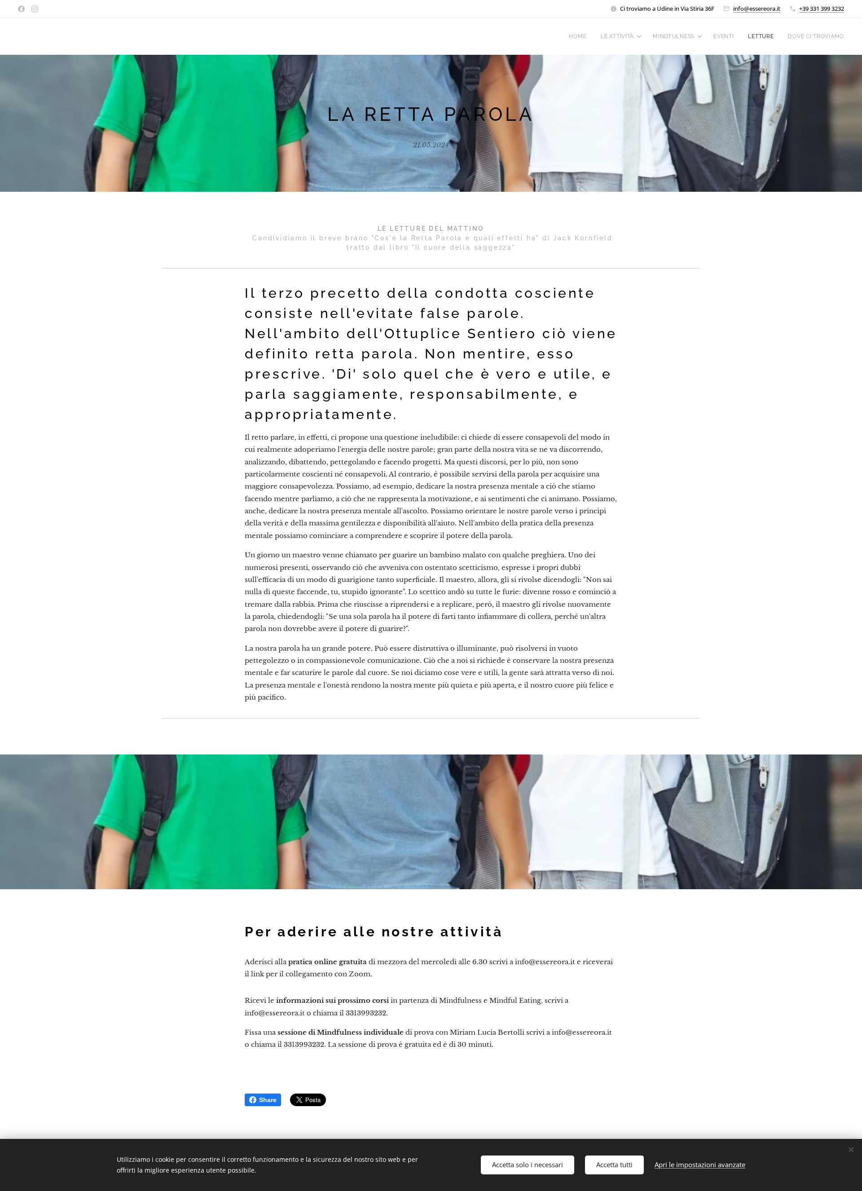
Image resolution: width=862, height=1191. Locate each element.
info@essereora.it (756, 8)
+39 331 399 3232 (821, 8)
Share (268, 1099)
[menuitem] (580, 36)
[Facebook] (21, 9)
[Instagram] (34, 9)
